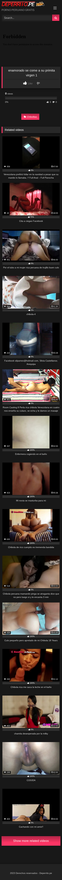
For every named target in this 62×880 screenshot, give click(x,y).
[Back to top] (52, 870)
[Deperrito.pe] (25, 4)
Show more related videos (31, 840)
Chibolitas (32, 116)
